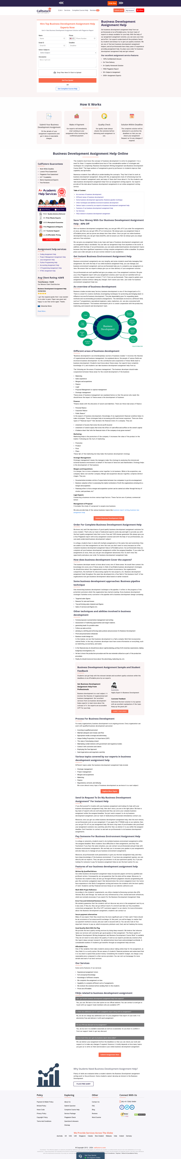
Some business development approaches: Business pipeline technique (99, 200)
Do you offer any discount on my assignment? (91, 1025)
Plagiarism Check (70, 1117)
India (115, 1136)
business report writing (121, 510)
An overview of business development (88, 194)
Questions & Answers (71, 1121)
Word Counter (96, 1117)
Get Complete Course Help (67, 89)
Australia (60, 1136)
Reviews (93, 10)
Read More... (42, 311)
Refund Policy (41, 1106)
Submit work (119, 10)
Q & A (60, 10)
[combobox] (72, 38)
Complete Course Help (80, 10)
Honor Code (41, 1110)
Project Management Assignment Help (53, 257)
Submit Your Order (119, 711)
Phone (71, 35)
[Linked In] (132, 1107)
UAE (75, 1136)
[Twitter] (127, 1107)
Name (41, 35)
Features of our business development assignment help (94, 208)
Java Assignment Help (47, 260)
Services (67, 10)
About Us (67, 1102)
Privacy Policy (41, 1113)
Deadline (72, 43)
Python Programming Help (48, 262)
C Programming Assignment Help (51, 268)
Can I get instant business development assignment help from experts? (100, 998)
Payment (118, 1153)
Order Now (112, 3)
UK (66, 1136)
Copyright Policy (42, 1117)
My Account (130, 10)
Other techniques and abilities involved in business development (97, 203)
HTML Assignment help (48, 271)
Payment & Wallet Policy (45, 1102)
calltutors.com (100, 1148)
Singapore (82, 1136)
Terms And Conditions (44, 1121)
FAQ (93, 1106)
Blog (93, 1110)
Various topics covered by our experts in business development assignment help (102, 205)
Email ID (41, 43)
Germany (129, 1136)
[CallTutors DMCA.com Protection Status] (140, 1115)
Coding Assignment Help (48, 254)
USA (70, 1136)
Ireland (121, 1136)
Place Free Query (83, 1084)
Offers (141, 10)
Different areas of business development (90, 197)
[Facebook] (122, 1107)
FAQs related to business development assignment (93, 214)
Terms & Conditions (109, 1153)
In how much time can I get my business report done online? (96, 1038)
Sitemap (67, 1125)
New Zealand (99, 1136)
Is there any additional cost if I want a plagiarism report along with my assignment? (103, 1012)
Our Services (80, 211)
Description (42, 57)
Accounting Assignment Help (49, 265)
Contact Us (95, 1102)
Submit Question (69, 1106)
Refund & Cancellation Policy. (130, 1153)
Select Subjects (44, 50)
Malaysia (109, 1136)
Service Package (70, 1113)
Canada (90, 1136)
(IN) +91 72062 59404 (128, 1102)
